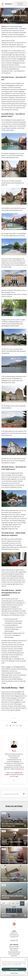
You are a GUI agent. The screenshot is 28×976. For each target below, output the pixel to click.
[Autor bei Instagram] (14, 780)
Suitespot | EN (14, 940)
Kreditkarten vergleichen (20, 3)
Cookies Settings (14, 973)
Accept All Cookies (14, 969)
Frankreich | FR (14, 937)
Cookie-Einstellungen (14, 954)
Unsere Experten (14, 948)
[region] (14, 967)
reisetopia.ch (8, 4)
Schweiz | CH (14, 933)
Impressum (14, 956)
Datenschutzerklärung (14, 952)
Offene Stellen (14, 950)
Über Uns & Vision (14, 946)
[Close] (25, 959)
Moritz (12, 20)
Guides (14, 11)
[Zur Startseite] (14, 925)
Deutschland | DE (14, 935)
